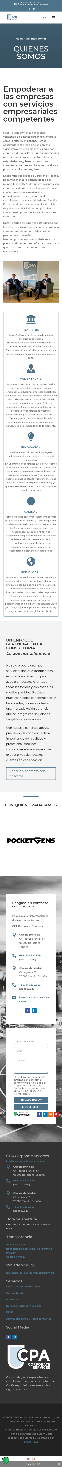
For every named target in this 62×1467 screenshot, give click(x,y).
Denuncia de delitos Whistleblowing (30, 1272)
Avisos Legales (16, 1244)
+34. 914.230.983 (30, 984)
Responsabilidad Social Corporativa (29, 1248)
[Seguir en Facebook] (27, 1010)
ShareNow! (31, 1442)
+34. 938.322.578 (30, 955)
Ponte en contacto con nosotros (27, 773)
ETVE (9, 1312)
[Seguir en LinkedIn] (34, 1010)
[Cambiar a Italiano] (34, 1459)
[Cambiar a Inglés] (28, 1459)
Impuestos (13, 1299)
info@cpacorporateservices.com (25, 1161)
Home (19, 38)
